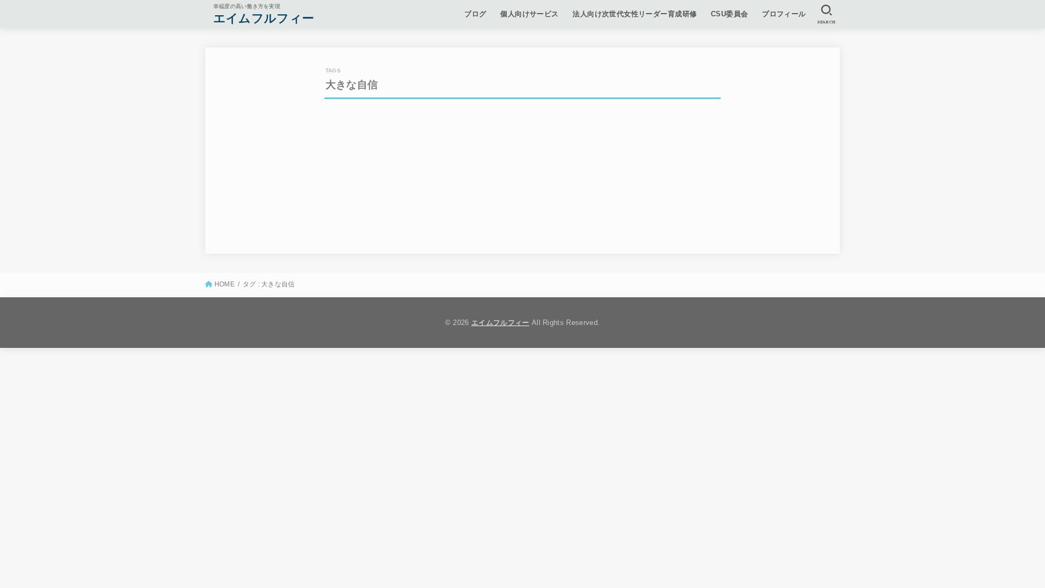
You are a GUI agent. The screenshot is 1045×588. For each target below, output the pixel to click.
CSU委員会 (729, 14)
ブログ (475, 14)
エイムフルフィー (263, 18)
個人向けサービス (529, 14)
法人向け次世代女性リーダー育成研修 (635, 14)
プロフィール (784, 14)
